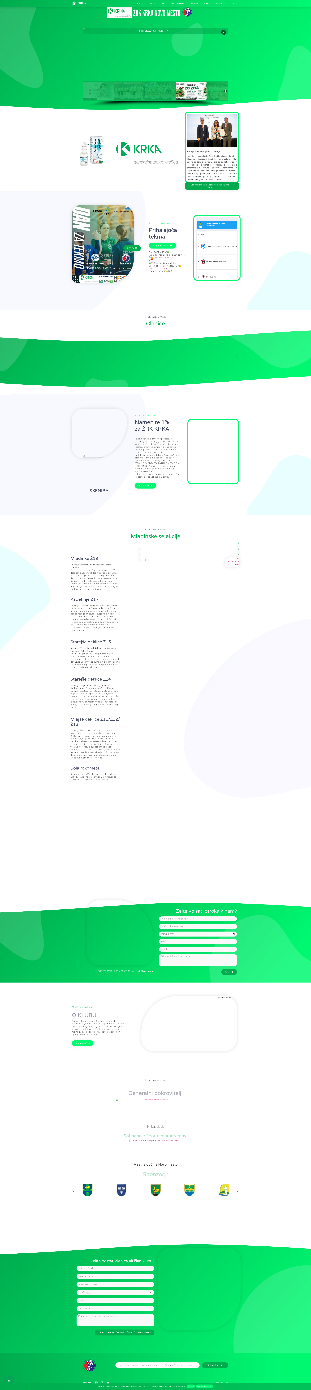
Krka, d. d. (155, 1127)
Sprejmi (191, 1386)
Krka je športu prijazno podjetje (203, 151)
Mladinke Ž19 (84, 558)
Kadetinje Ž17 (84, 599)
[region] (155, 67)
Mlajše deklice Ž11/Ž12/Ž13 (95, 722)
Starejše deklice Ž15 (90, 642)
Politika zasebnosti (204, 1386)
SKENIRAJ (100, 490)
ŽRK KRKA (82, 3)
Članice (152, 3)
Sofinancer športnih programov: (155, 1135)
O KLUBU (84, 1015)
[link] (163, 258)
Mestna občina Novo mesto (156, 1164)
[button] (155, 64)
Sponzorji (194, 3)
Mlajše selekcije (177, 3)
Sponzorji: (155, 1174)
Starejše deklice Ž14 (90, 679)
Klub (163, 3)
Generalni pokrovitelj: (155, 1093)
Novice (140, 3)
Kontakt (207, 3)
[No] (307, 1386)
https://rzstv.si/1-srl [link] (158, 268)
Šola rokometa (85, 768)
